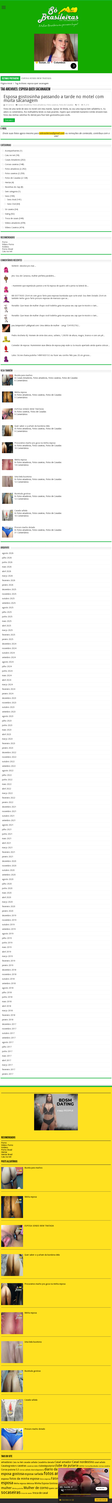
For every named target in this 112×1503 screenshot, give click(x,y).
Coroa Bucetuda (91, 1466)
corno (81, 1466)
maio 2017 (7, 1056)
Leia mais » (9, 120)
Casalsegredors (9, 1466)
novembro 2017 (9, 1029)
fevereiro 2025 (8, 635)
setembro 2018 (9, 983)
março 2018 (7, 1010)
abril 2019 (6, 952)
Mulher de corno (36, 1488)
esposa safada (33, 1474)
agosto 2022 (7, 770)
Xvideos (5, 247)
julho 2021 (7, 829)
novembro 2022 (9, 757)
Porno (5, 242)
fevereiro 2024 (8, 689)
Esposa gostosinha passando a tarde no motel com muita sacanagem (54, 98)
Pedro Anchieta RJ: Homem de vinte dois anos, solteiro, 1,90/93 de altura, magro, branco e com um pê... (58, 335)
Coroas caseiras (12, 164)
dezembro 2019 (9, 915)
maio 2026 (7, 567)
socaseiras (11, 1492)
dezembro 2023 (9, 698)
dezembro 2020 (9, 861)
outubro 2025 (8, 598)
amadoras (6, 1462)
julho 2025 (7, 612)
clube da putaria (66, 1465)
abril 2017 (6, 1060)
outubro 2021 (8, 816)
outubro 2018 (8, 979)
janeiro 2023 (7, 748)
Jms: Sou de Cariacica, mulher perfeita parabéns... (34, 276)
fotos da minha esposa (24, 1478)
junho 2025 (7, 616)
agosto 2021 (7, 825)
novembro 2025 (9, 594)
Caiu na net (7, 251)
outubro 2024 (8, 653)
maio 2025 (7, 621)
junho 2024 (7, 671)
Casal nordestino (83, 1462)
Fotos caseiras (52, 105)
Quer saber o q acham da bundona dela (37, 78)
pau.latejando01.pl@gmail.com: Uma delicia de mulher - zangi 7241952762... (46, 325)
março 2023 (7, 739)
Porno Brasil (7, 249)
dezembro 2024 (9, 644)
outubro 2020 (8, 870)
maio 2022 (7, 784)
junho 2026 (7, 562)
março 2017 (7, 1065)
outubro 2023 (8, 707)
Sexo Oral (11, 204)
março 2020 (7, 902)
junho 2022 (7, 779)
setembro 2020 (9, 875)
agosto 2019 (7, 933)
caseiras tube (32, 1466)
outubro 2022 (8, 761)
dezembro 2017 (9, 1024)
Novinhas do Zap (12, 187)
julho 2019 (7, 938)
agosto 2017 (7, 1042)
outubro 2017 (8, 1033)
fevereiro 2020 (8, 906)
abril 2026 (6, 571)
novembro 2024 (9, 648)
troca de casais (26, 1493)
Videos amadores (12, 223)
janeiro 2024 (7, 693)
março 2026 (7, 576)
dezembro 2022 (9, 752)
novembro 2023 (9, 702)
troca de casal (40, 1492)
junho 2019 (7, 942)
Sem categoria (11, 191)
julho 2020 (7, 884)
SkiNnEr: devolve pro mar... (24, 266)
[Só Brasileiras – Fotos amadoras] (56, 16)
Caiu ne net (10, 155)
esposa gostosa (12, 1474)
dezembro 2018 (9, 970)
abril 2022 (6, 789)
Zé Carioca (9, 105)
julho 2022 (7, 775)
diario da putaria (56, 1469)
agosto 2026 (7, 553)
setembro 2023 (9, 712)
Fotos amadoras (39, 105)
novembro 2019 (9, 920)
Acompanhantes (12, 151)
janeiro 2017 (7, 1074)
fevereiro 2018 (8, 1015)
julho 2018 (7, 992)
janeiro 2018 (7, 1019)
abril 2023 (6, 734)
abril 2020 (6, 897)
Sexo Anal (11, 199)
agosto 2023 (7, 716)
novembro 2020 (9, 865)
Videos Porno (8, 244)
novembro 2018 (9, 974)
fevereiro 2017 (8, 1069)
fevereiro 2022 (8, 798)
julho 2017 (7, 1047)
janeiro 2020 (7, 911)
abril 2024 (6, 680)
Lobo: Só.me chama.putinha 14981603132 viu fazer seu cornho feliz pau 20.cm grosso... (51, 355)
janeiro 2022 (7, 802)
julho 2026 (7, 558)
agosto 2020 (7, 879)
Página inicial (6, 83)
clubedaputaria (46, 1466)
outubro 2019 (8, 924)
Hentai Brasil (6, 1154)
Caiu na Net (18, 1462)
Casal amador (63, 1462)
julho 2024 (7, 666)
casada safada (30, 1462)
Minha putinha (17, 1488)
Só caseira (9, 209)
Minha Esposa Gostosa (46, 1483)
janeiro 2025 (7, 639)
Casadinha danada (46, 1462)
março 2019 (7, 956)
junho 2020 (7, 888)
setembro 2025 (9, 603)
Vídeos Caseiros (12, 227)
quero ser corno (56, 1488)
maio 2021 (7, 838)
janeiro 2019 (7, 965)
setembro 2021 (9, 820)
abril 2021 (6, 843)
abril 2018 (6, 1006)
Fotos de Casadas (66, 105)
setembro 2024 (9, 657)
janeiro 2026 (7, 585)
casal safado (99, 1462)
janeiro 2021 (7, 856)
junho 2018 (7, 997)
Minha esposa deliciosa (24, 1483)
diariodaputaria (37, 1470)
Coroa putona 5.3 (10, 1469)
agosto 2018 (7, 988)
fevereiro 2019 (8, 961)
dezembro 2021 (9, 807)
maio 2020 (7, 893)
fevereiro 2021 (8, 852)
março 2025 (7, 630)
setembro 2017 (9, 1038)
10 (78, 105)
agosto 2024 (7, 662)
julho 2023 (7, 721)
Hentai (8, 182)
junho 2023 (7, 725)
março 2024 (7, 684)
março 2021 (7, 847)
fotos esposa (45, 1479)
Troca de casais (11, 218)
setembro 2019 (9, 929)
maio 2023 (7, 730)
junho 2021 (7, 834)
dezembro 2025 (9, 589)
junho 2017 (7, 1051)
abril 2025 (6, 625)
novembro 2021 (9, 811)
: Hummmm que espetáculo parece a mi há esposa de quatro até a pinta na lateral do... (50, 286)
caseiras (21, 1465)
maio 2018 (7, 1001)
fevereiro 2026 (8, 580)
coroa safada (25, 1470)
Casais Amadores (25, 105)
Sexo (7, 196)
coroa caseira (104, 1466)
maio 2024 (7, 675)
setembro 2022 (9, 766)
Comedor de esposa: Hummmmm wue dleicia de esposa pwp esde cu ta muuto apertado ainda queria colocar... (61, 345)
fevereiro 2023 (8, 743)
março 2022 (7, 793)
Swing (7, 214)
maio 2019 (7, 947)
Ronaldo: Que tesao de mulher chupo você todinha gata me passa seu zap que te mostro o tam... (55, 305)
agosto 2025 (7, 607)
